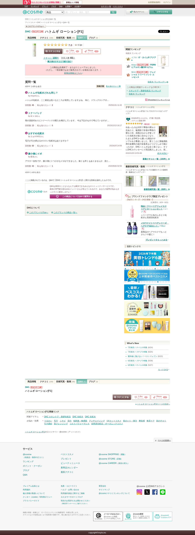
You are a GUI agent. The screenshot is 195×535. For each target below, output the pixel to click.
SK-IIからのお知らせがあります (142, 72)
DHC (28, 31)
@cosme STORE (110, 458)
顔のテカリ (161, 421)
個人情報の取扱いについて (34, 493)
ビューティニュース (70, 463)
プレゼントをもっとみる (156, 240)
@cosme (34, 455)
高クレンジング (61, 424)
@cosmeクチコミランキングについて (114, 493)
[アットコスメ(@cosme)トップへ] (33, 13)
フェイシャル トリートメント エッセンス (143, 74)
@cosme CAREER (114, 463)
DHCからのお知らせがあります (37, 32)
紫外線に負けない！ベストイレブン (142, 356)
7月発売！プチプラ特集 (137, 352)
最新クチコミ (67, 472)
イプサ (134, 57)
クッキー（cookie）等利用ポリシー (37, 497)
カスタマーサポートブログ (72, 497)
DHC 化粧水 (78, 417)
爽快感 (142, 421)
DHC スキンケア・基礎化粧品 (57, 417)
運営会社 (102, 486)
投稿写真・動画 (65, 37)
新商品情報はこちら (73, 73)
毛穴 (56, 421)
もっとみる (163, 369)
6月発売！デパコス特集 (137, 365)
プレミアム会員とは (31, 486)
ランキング (35, 6)
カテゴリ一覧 (106, 6)
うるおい (48, 421)
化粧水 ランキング (137, 94)
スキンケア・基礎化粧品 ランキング (145, 91)
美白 (69, 421)
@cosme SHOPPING (112, 454)
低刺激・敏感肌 (80, 421)
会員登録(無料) (154, 2)
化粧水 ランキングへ (157, 82)
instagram (139, 492)
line (162, 492)
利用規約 (26, 490)
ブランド (45, 6)
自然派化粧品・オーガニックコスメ (107, 424)
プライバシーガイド (31, 501)
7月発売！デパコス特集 (137, 347)
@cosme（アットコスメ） (70, 432)
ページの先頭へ (153, 404)
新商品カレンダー (69, 467)
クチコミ (46, 37)
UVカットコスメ (114, 421)
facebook (155, 492)
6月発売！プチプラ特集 (137, 361)
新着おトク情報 (72, 2)
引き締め (48, 424)
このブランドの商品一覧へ (65, 212)
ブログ (53, 6)
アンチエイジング (97, 421)
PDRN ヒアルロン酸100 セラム (143, 66)
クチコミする (53, 51)
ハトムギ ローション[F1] (64, 31)
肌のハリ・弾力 (130, 421)
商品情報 (32, 37)
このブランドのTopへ (38, 212)
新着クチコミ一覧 (155, 159)
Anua (133, 65)
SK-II (133, 72)
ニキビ (63, 421)
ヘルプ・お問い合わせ (70, 490)
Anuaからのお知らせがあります (142, 65)
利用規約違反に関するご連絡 (73, 493)
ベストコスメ (118, 6)
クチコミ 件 (51, 58)
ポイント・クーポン (32, 466)
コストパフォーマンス (79, 424)
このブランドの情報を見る (35, 26)
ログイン (167, 2)
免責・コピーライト (69, 486)
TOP (26, 6)
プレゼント (66, 458)
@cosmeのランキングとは (159, 100)
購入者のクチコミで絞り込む (59, 61)
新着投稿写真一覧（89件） (156, 189)
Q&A (60, 6)
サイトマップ (104, 490)
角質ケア (150, 421)
